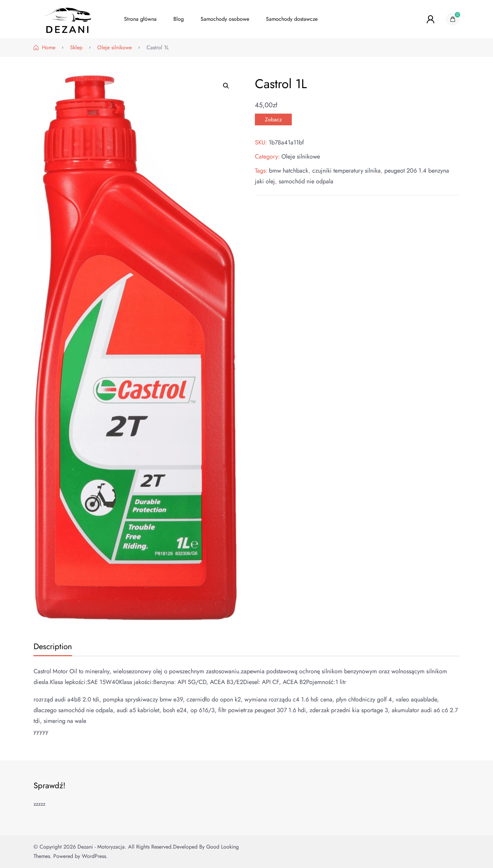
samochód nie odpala (306, 181)
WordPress (94, 856)
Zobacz (273, 119)
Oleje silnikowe (300, 156)
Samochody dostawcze (292, 19)
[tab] (52, 647)
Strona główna (140, 19)
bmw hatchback (289, 170)
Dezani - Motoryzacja (101, 847)
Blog (178, 19)
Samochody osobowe (225, 19)
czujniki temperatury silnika (346, 170)
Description (53, 646)
